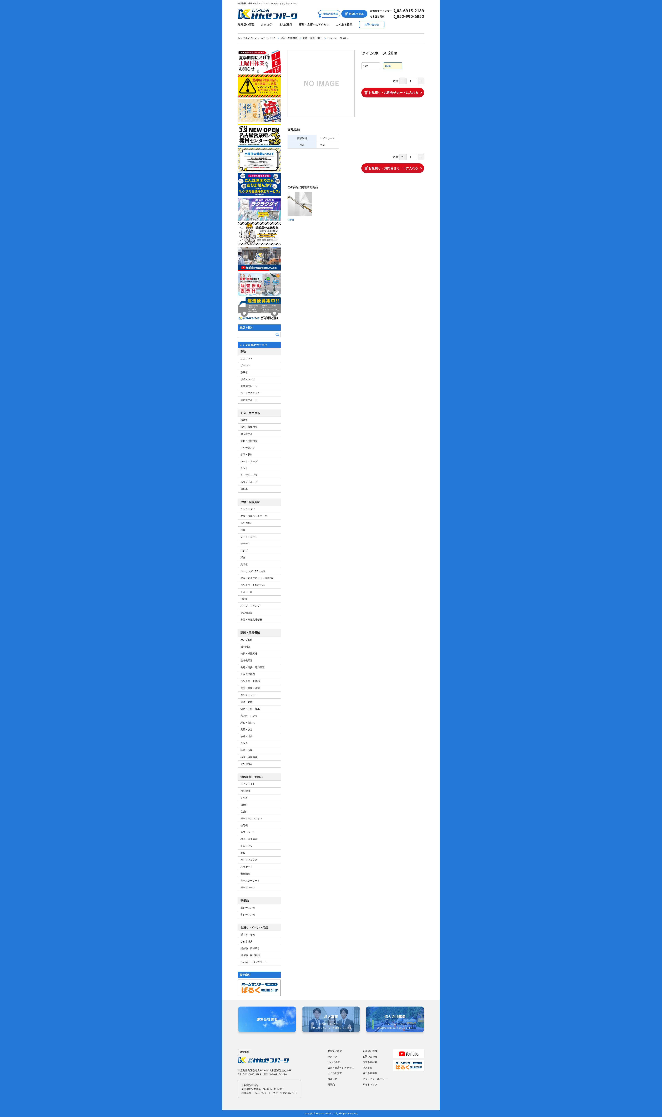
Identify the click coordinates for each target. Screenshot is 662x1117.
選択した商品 (356, 13)
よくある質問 (344, 24)
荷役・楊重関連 (248, 653)
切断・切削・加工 (312, 38)
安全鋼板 (245, 873)
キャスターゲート (250, 880)
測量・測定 (246, 729)
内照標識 (245, 790)
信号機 (244, 825)
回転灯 (244, 804)
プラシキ (245, 365)
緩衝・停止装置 (248, 839)
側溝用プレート (248, 386)
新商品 (331, 1084)
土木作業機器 (247, 674)
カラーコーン (247, 832)
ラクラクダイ (247, 509)
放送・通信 (246, 736)
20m (388, 65)
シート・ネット (248, 536)
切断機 (291, 219)
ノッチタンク (247, 447)
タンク (244, 743)
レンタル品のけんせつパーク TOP (256, 38)
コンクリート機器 (250, 681)
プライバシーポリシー (375, 1078)
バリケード (246, 866)
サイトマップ (370, 1084)
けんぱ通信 (285, 24)
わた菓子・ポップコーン (253, 962)
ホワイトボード (248, 482)
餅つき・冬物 (247, 934)
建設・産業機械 (288, 38)
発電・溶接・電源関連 (252, 667)
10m (365, 65)
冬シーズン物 (247, 914)
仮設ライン (246, 845)
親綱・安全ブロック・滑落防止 (257, 578)
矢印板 (244, 797)
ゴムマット (246, 358)
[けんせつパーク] (267, 16)
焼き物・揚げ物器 (250, 955)
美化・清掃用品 (248, 440)
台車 (242, 529)
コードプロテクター (251, 393)
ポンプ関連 (246, 639)
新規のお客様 (330, 13)
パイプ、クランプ (250, 605)
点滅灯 (244, 811)
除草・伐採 (246, 750)
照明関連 (245, 646)
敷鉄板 (244, 372)
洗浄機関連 (246, 660)
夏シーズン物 (247, 907)
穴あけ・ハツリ (248, 715)
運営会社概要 (370, 1062)
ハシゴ (244, 550)
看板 (242, 852)
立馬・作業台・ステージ (253, 516)
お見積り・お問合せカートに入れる (393, 92)
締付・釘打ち (247, 722)
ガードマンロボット (251, 818)
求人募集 (367, 1067)
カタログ (266, 24)
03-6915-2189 (410, 10)
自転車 (244, 488)
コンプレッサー (248, 694)
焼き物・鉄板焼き (250, 948)
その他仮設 (246, 612)
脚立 (242, 557)
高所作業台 (246, 522)
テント (244, 468)
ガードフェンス (248, 859)
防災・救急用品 (248, 426)
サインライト (247, 783)
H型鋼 (243, 598)
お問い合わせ (371, 24)
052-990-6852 (410, 16)
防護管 (244, 419)
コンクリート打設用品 (252, 585)
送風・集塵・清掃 (250, 687)
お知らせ (332, 1078)
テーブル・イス (248, 475)
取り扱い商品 (246, 24)
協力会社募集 (370, 1073)
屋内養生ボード (248, 399)
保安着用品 (246, 433)
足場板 (244, 564)
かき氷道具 (246, 941)
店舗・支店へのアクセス (314, 24)
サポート (245, 543)
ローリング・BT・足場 (252, 571)
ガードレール (247, 887)
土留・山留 (246, 591)
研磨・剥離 (246, 701)
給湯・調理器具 (248, 756)
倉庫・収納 (246, 454)
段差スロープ (247, 379)
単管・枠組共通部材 (251, 619)
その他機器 (246, 763)
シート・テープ (248, 461)
